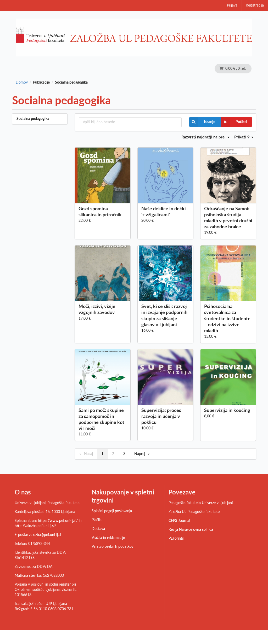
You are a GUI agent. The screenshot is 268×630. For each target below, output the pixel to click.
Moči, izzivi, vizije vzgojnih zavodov (97, 309)
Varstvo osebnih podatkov (112, 547)
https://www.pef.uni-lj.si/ (58, 521)
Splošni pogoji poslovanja (112, 511)
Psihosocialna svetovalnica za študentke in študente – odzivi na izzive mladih (227, 318)
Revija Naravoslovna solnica (191, 530)
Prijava (232, 5)
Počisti (241, 122)
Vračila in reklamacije (108, 538)
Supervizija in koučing (227, 410)
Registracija (255, 5)
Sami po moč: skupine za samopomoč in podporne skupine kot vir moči (101, 419)
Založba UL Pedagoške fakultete (194, 512)
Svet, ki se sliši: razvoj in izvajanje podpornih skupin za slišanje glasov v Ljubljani (164, 315)
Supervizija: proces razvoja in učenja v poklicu (161, 416)
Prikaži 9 (242, 137)
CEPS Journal (179, 521)
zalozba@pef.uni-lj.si (45, 535)
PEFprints (176, 538)
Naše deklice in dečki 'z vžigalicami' (163, 212)
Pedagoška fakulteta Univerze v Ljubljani (201, 503)
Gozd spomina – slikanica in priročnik (100, 212)
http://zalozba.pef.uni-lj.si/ (35, 526)
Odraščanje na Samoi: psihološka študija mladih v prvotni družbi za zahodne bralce (228, 218)
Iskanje (209, 122)
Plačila (97, 520)
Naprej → (142, 454)
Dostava (98, 529)
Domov (22, 82)
